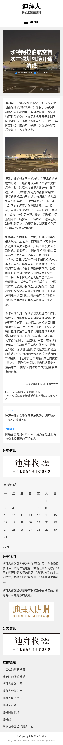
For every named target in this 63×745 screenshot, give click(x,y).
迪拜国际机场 (11, 712)
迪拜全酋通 (10, 705)
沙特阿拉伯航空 (30, 395)
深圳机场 (42, 395)
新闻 (38, 392)
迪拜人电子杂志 (12, 698)
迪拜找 (7, 719)
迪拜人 (31, 6)
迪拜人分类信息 (12, 691)
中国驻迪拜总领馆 (14, 669)
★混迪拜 (31, 392)
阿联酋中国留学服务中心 (18, 726)
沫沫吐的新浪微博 (14, 677)
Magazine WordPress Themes (23, 740)
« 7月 (6, 547)
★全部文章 (20, 392)
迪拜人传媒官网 (12, 684)
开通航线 (17, 395)
